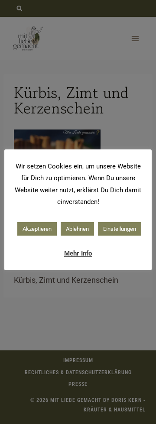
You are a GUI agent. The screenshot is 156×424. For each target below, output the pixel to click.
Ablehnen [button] (77, 229)
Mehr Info (78, 253)
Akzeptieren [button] (37, 229)
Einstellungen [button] (119, 229)
